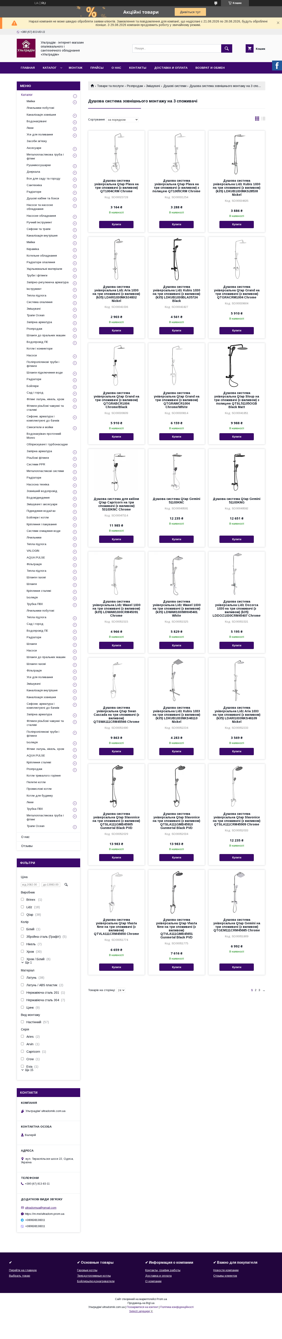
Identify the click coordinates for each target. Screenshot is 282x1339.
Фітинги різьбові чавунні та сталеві (45, 407)
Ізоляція (32, 597)
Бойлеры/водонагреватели (96, 1281)
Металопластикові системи (45, 471)
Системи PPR (36, 464)
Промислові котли (39, 788)
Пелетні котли (36, 782)
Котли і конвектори (39, 348)
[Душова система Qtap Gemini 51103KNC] (176, 471)
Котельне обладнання (42, 255)
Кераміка (33, 249)
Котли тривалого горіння (44, 775)
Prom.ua (162, 1299)
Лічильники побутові (40, 107)
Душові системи (174, 86)
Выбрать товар (19, 1275)
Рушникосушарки (39, 165)
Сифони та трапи (38, 229)
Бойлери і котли (38, 517)
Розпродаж (135, 86)
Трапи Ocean (36, 315)
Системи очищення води (43, 531)
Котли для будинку (40, 795)
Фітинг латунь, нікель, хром (45, 399)
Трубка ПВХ (35, 604)
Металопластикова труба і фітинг (45, 156)
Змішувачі (153, 86)
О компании (153, 1281)
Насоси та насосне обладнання (40, 207)
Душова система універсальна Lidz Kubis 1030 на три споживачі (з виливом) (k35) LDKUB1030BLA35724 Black (176, 294)
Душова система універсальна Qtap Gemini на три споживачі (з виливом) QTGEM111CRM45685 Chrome (236, 925)
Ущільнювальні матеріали (44, 268)
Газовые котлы (87, 1270)
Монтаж (75, 67)
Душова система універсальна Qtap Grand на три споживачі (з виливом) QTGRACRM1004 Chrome (237, 292)
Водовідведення (38, 497)
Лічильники (34, 537)
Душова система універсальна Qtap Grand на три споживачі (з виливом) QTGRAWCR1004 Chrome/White (176, 400)
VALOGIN (33, 550)
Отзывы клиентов (225, 1275)
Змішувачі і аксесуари (42, 504)
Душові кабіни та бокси (43, 198)
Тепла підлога (36, 295)
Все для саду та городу (43, 178)
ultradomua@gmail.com (40, 1207)
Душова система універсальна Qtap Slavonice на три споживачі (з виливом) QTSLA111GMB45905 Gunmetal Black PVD (116, 821)
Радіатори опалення (41, 262)
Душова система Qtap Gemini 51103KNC (176, 500)
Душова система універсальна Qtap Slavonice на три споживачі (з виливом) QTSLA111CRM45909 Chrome (236, 819)
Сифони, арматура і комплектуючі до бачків (43, 418)
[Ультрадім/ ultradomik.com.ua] (26, 56)
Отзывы (27, 846)
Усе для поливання (40, 134)
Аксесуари (34, 148)
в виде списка (263, 120)
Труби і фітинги (37, 275)
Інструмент (34, 288)
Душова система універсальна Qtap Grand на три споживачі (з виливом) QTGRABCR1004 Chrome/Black (116, 400)
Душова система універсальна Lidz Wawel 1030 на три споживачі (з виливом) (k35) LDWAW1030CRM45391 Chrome (116, 608)
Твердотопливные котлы (94, 1275)
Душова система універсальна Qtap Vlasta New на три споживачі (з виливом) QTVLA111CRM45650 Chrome (116, 927)
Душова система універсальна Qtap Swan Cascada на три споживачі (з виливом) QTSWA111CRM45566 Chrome (116, 714)
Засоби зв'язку (37, 141)
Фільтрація (34, 564)
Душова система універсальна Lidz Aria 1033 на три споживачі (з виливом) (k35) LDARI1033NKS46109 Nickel (236, 714)
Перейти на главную (23, 1270)
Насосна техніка (38, 484)
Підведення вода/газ (41, 510)
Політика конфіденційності (177, 1307)
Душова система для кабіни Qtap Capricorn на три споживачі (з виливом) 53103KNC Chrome (116, 504)
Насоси (32, 355)
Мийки (31, 101)
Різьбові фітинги (38, 457)
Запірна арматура (39, 322)
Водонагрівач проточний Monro (44, 435)
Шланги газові (36, 577)
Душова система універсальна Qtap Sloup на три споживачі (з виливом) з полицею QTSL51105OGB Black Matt (236, 400)
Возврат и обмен (210, 67)
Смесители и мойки (40, 427)
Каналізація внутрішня (42, 235)
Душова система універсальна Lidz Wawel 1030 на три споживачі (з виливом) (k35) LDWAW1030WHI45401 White (176, 608)
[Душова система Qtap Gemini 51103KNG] (237, 471)
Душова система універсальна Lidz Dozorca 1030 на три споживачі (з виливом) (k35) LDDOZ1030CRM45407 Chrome (237, 608)
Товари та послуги (110, 86)
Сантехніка (34, 185)
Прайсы (97, 67)
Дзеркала (33, 171)
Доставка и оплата (170, 67)
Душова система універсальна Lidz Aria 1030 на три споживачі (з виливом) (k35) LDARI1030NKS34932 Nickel (116, 294)
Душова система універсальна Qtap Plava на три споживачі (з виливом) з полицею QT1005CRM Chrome (176, 186)
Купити (116, 224)
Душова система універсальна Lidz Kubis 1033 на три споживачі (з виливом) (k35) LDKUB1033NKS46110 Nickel (176, 714)
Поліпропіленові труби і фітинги (43, 364)
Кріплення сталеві (39, 590)
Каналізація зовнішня (41, 114)
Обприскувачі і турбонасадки (47, 444)
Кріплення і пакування (42, 524)
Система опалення (39, 302)
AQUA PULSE (36, 557)
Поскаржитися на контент (142, 1307)
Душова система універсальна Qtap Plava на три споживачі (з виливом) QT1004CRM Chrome (116, 186)
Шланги (32, 584)
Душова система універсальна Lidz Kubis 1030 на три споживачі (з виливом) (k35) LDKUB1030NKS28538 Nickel (236, 187)
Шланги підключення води (45, 372)
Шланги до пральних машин (46, 335)
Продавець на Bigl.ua (141, 1303)
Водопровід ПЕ (37, 342)
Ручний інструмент (39, 222)
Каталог (49, 67)
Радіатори (34, 191)
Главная (28, 67)
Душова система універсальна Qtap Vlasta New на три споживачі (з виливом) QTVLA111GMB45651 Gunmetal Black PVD (176, 928)
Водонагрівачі (36, 121)
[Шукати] (226, 48)
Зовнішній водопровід (42, 491)
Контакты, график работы (162, 1270)
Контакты (137, 67)
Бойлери (33, 386)
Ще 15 (29, 1070)
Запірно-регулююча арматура (48, 282)
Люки (30, 127)
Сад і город (35, 392)
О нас (116, 67)
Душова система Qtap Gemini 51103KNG (236, 500)
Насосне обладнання (41, 215)
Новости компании (226, 1270)
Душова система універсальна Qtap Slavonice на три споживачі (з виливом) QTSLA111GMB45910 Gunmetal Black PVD (176, 821)
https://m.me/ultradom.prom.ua (44, 1213)
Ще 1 (28, 962)
